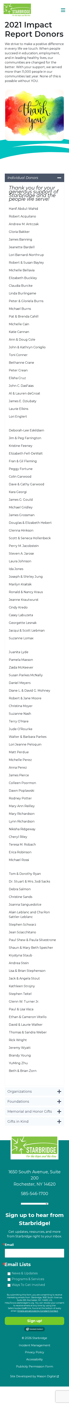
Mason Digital (46, 1376)
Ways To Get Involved (28, 1285)
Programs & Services (28, 1279)
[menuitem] (34, 1345)
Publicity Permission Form (34, 1366)
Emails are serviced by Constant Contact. (37, 1311)
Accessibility (34, 1359)
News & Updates (25, 1273)
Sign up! (34, 1321)
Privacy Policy (34, 1352)
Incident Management (34, 1345)
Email (9, 1244)
